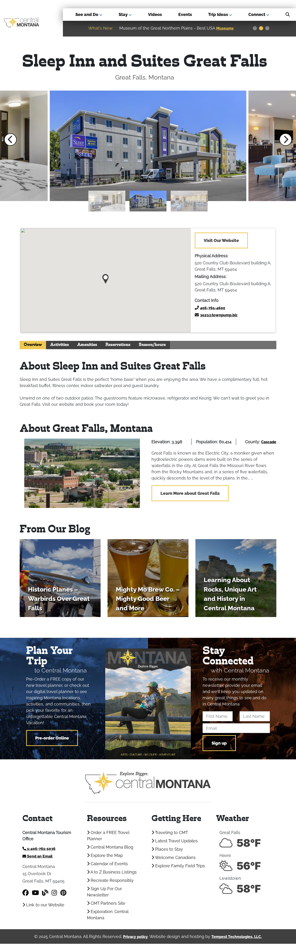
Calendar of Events (108, 863)
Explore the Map (106, 855)
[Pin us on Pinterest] (63, 892)
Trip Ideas (218, 14)
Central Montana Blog (111, 847)
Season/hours (152, 345)
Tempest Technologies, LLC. (236, 937)
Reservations (117, 345)
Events (185, 14)
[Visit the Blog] (45, 892)
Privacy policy (135, 937)
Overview (33, 345)
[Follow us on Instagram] (54, 892)
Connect (257, 14)
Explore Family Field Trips (179, 865)
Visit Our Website (221, 240)
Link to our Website (44, 904)
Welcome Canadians (175, 857)
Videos (155, 14)
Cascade (268, 442)
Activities (59, 345)
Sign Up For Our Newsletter (104, 891)
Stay (124, 14)
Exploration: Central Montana (107, 914)
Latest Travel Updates (176, 840)
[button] (10, 139)
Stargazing (226, 28)
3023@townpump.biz (218, 315)
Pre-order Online (52, 738)
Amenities (87, 345)
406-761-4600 (212, 308)
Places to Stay (168, 849)
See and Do (87, 14)
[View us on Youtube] (35, 892)
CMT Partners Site (107, 903)
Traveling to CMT (171, 832)
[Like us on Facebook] (25, 892)
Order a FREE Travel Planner (108, 835)
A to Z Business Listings (113, 872)
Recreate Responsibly (111, 880)
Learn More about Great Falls (190, 493)
